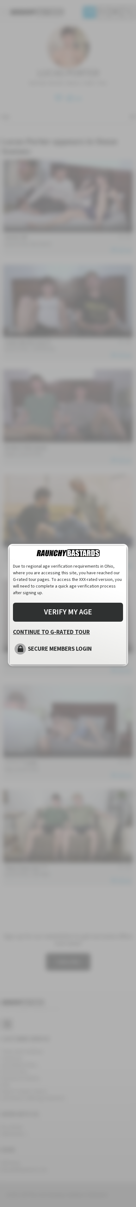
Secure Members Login (60, 649)
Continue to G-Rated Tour (51, 632)
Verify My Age (68, 612)
